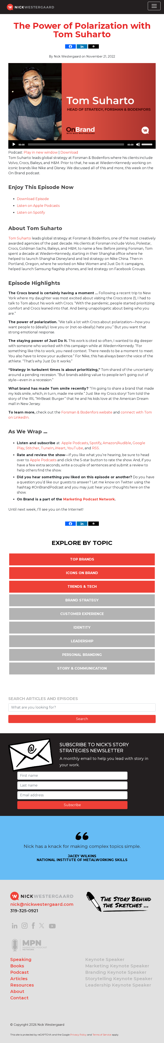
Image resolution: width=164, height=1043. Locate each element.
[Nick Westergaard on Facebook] (33, 925)
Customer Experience (82, 614)
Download (69, 152)
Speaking (20, 959)
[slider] (148, 144)
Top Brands (82, 559)
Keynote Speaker (104, 959)
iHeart (60, 448)
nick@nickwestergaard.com (41, 904)
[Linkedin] (82, 46)
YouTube (75, 448)
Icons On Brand (82, 573)
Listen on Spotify (31, 212)
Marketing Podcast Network (89, 499)
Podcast (19, 972)
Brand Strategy (82, 600)
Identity (82, 627)
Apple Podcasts (75, 443)
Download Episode (33, 199)
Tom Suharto (19, 238)
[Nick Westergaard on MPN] (29, 940)
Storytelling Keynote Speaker (118, 978)
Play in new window (41, 152)
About (17, 991)
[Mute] (138, 144)
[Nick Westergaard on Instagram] (24, 925)
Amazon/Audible (117, 443)
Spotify (95, 443)
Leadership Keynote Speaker (118, 985)
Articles (19, 978)
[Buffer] (93, 46)
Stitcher (32, 448)
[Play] (14, 144)
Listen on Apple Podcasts (38, 206)
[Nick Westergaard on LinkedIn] (14, 925)
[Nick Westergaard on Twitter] (41, 925)
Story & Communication (82, 668)
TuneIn (47, 448)
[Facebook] (70, 46)
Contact (19, 997)
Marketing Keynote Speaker (117, 965)
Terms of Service (101, 1034)
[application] (82, 144)
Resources (22, 985)
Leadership (82, 641)
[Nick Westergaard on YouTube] (52, 925)
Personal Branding (82, 655)
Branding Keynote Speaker (115, 972)
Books (17, 965)
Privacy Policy (78, 1034)
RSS (95, 448)
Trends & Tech (82, 587)
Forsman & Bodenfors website (86, 412)
